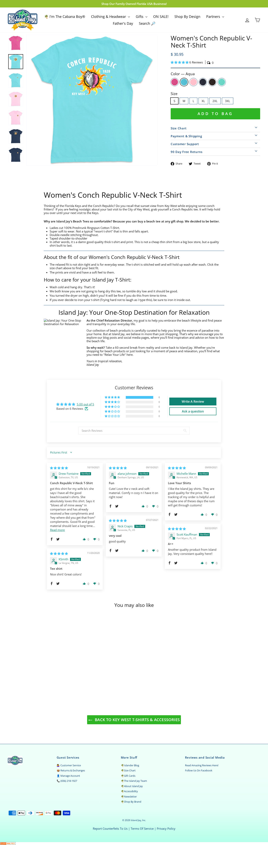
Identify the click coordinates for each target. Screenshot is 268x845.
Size (174, 93)
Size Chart (179, 128)
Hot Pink (175, 82)
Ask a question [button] (193, 411)
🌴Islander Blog (130, 765)
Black (212, 82)
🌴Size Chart (128, 770)
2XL (215, 101)
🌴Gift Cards (128, 775)
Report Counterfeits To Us (110, 828)
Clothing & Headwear (109, 16)
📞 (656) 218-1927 (67, 781)
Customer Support (185, 144)
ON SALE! (161, 16)
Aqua (184, 82)
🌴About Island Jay (132, 786)
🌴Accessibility (129, 791)
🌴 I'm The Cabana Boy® (64, 16)
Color (183, 74)
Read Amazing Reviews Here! (201, 765)
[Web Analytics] (134, 843)
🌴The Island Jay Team (134, 781)
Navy (203, 82)
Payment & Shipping (186, 136)
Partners (213, 16)
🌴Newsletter (129, 796)
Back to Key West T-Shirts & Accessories (137, 719)
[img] (59, 468)
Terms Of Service (142, 828)
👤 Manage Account (68, 775)
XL (203, 101)
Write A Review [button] (193, 401)
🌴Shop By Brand (131, 801)
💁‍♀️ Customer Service (69, 765)
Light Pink (193, 82)
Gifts (140, 16)
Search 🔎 (147, 23)
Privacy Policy (166, 828)
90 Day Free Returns (186, 152)
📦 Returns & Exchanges (71, 770)
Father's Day (123, 23)
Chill (222, 82)
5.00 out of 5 (85, 404)
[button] (180, 62)
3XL (227, 101)
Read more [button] (57, 530)
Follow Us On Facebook (198, 770)
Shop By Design (187, 16)
